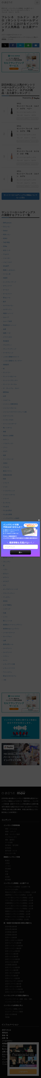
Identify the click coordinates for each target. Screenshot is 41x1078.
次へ (20, 552)
